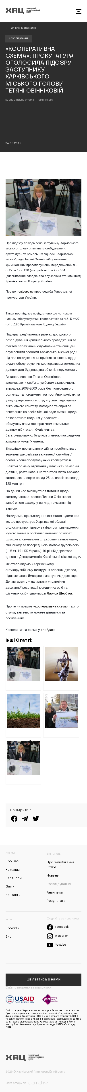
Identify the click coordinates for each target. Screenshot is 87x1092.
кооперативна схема (19, 100)
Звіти (10, 886)
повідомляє (25, 291)
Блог (9, 936)
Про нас (12, 861)
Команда (13, 869)
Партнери (14, 878)
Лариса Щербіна (59, 593)
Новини (53, 875)
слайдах (47, 630)
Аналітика (55, 892)
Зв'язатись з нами (43, 979)
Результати (56, 900)
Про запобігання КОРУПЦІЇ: (60, 865)
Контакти (13, 895)
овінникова (45, 100)
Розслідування (18, 38)
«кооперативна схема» (50, 606)
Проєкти (13, 928)
